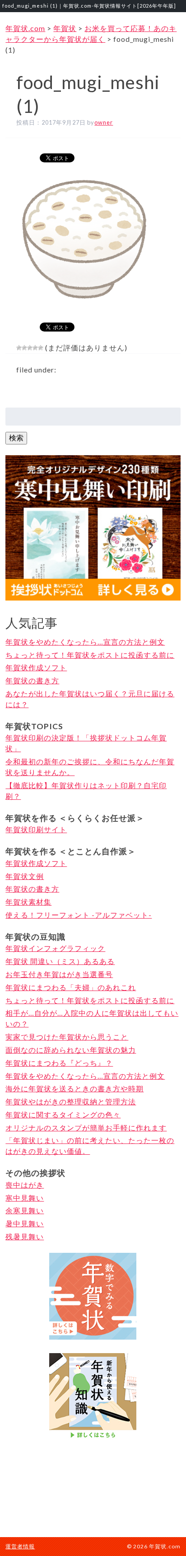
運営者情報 (20, 1546)
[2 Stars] (24, 347)
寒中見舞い (24, 1197)
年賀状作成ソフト (36, 667)
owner (103, 122)
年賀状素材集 (28, 901)
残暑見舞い (24, 1236)
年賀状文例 (24, 876)
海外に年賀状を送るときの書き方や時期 (74, 1088)
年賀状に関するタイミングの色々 (63, 1114)
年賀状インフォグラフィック (55, 948)
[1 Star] (19, 347)
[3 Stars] (30, 347)
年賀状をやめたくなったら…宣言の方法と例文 (85, 641)
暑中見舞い (24, 1223)
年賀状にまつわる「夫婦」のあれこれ (70, 987)
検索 (16, 437)
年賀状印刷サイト (36, 829)
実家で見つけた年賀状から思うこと (66, 1036)
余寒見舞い (24, 1210)
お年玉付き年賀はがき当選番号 (59, 974)
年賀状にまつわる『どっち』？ (59, 1062)
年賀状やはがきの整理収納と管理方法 (70, 1101)
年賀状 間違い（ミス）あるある (60, 961)
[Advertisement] (93, 1487)
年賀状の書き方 (32, 680)
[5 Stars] (40, 347)
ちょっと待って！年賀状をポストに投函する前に (89, 654)
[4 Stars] (35, 347)
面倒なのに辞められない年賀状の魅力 (70, 1049)
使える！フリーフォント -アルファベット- (78, 914)
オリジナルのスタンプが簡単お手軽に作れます (86, 1127)
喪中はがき (24, 1184)
